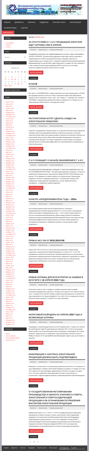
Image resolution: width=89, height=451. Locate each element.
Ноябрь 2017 (10, 274)
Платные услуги (59, 22)
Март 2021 (9, 200)
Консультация (75, 22)
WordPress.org (10, 340)
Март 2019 (9, 244)
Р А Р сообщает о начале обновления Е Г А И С (56, 160)
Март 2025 (9, 129)
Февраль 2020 (10, 228)
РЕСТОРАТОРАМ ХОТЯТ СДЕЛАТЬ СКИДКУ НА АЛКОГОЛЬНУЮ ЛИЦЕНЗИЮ (52, 120)
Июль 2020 (9, 217)
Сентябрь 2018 (11, 255)
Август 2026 (10, 102)
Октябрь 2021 (10, 186)
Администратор (42, 49)
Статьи (8, 47)
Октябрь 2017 (10, 276)
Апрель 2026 (10, 108)
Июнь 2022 (9, 171)
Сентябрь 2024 (11, 135)
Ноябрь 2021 (10, 184)
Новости (8, 45)
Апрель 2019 (10, 242)
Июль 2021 (9, 192)
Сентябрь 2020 (11, 213)
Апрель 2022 (10, 173)
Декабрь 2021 (10, 181)
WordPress (73, 449)
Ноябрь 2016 (10, 291)
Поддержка (44, 22)
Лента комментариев (12, 338)
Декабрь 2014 (10, 322)
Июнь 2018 (9, 261)
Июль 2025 (9, 121)
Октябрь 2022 (10, 167)
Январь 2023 (10, 160)
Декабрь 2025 (10, 114)
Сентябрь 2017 (11, 278)
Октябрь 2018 (10, 253)
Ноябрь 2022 (10, 165)
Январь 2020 (10, 230)
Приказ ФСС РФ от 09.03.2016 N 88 (46, 240)
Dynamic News (81, 449)
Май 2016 (9, 301)
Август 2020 (10, 215)
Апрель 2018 (10, 265)
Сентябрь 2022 (11, 169)
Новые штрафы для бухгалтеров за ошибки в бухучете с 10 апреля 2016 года (56, 279)
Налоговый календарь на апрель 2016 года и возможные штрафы (55, 316)
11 (5, 79)
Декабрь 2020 (10, 207)
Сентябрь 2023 (11, 148)
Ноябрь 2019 (10, 232)
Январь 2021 (10, 205)
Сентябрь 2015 (11, 309)
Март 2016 (9, 305)
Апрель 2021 (10, 198)
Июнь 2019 (9, 240)
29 (18, 84)
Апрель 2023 (10, 154)
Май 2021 (9, 196)
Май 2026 (9, 106)
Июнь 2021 (9, 194)
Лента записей (10, 336)
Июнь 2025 (9, 123)
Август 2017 (10, 280)
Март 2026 (9, 110)
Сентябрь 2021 (11, 188)
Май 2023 (9, 152)
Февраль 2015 (10, 320)
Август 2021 (10, 190)
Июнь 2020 (9, 219)
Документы (19, 22)
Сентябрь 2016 (11, 295)
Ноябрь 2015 (10, 307)
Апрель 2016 (10, 303)
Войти (8, 334)
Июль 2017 (9, 282)
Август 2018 (10, 257)
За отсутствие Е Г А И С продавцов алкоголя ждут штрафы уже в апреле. (55, 43)
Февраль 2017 (10, 289)
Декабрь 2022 (10, 163)
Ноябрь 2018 (10, 251)
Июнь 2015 (9, 314)
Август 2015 (10, 312)
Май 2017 (9, 286)
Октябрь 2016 (10, 293)
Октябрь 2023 (10, 146)
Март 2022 (9, 175)
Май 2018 (9, 263)
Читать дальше (36, 72)
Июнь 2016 (9, 299)
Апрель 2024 (10, 140)
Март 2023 (9, 156)
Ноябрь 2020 (10, 209)
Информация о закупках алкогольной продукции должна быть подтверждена (53, 356)
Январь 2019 (10, 249)
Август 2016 (10, 297)
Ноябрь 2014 (10, 324)
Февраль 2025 (10, 131)
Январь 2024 (10, 144)
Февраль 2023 (10, 158)
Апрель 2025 (10, 127)
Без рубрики (33, 78)
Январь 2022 (10, 179)
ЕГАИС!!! (33, 83)
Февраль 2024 (10, 142)
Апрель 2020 (10, 223)
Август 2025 (10, 119)
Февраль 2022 (10, 177)
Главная (7, 22)
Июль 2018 (9, 259)
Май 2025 (9, 125)
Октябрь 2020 (10, 211)
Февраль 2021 (10, 202)
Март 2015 (9, 318)
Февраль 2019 (10, 247)
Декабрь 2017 (10, 272)
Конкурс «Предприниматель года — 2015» (53, 199)
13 (12, 79)
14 (15, 79)
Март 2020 (9, 226)
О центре (24, 28)
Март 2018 (9, 268)
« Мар (6, 85)
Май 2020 (9, 221)
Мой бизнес (8, 32)
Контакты (31, 22)
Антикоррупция (10, 28)
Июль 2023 (9, 150)
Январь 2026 (10, 112)
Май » (10, 85)
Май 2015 (9, 316)
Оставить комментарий (56, 49)
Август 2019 (10, 236)
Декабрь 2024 (10, 133)
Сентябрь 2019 (11, 234)
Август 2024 (10, 137)
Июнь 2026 (9, 104)
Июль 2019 (9, 238)
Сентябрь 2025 (11, 116)
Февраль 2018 (10, 270)
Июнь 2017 (9, 284)
